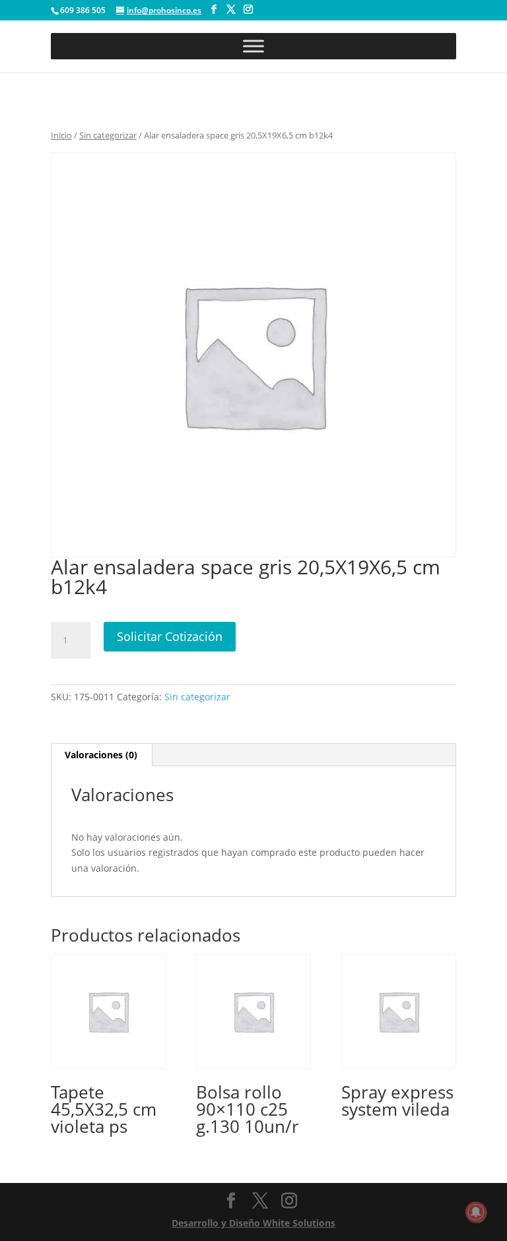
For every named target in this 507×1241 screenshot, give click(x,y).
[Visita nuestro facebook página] (214, 10)
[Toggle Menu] (253, 46)
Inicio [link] (61, 135)
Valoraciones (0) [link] (101, 754)
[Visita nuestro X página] (231, 10)
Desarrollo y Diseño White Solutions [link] (253, 1223)
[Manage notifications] (476, 1212)
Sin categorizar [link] (108, 135)
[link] (108, 1048)
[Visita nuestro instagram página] (248, 10)
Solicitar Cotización (169, 636)
